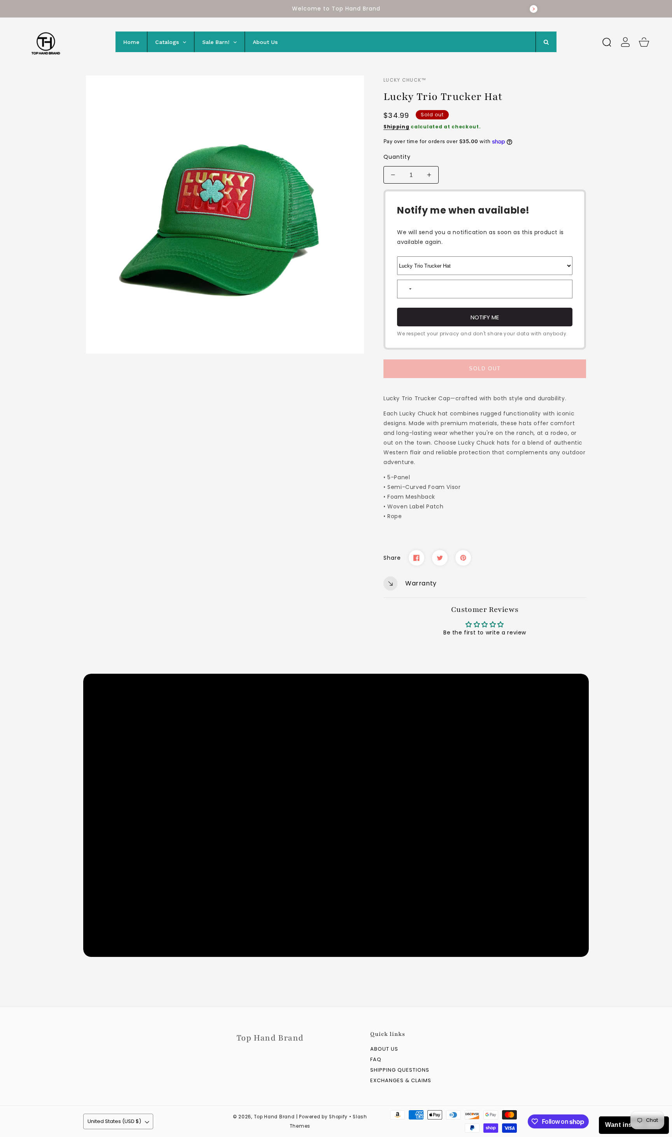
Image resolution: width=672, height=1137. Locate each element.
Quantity (397, 157)
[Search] (607, 42)
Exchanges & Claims (400, 1080)
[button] (606, 42)
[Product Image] (225, 214)
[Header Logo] (63, 42)
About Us (384, 1049)
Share (392, 558)
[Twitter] (440, 558)
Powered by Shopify (323, 1117)
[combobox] (405, 289)
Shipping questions (399, 1070)
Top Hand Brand (274, 1117)
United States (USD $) (114, 1121)
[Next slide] (533, 9)
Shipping (396, 126)
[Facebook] (416, 558)
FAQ (376, 1059)
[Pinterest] (463, 558)
